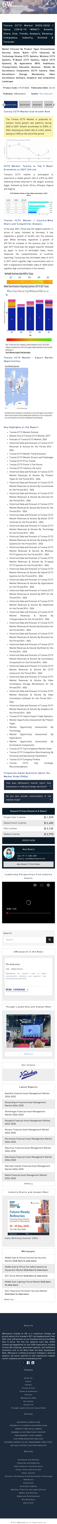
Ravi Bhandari (46, 94)
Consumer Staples (28, 1486)
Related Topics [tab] (37, 105)
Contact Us (28, 1405)
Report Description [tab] (11, 105)
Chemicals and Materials (28, 1463)
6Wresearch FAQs (29, 1398)
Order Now (28, 840)
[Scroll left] (3, 105)
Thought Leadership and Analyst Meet (28, 1408)
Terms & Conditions (28, 1391)
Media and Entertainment (28, 1496)
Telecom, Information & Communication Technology (28, 1476)
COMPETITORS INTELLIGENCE (28, 1429)
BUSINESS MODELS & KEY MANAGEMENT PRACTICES (28, 1442)
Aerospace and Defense (28, 1460)
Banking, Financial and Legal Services (28, 1490)
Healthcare (28, 1480)
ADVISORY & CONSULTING (28, 1422)
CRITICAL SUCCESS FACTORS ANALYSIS (28, 1445)
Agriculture (28, 1503)
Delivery (28, 1395)
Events (28, 1381)
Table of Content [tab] (25, 105)
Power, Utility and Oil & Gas (28, 1470)
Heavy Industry (28, 1473)
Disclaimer (28, 1401)
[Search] (47, 4)
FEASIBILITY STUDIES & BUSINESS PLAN (28, 1425)
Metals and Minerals (28, 1493)
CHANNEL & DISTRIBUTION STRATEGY (28, 1432)
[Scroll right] (53, 105)
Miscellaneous (28, 1499)
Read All (9, 1299)
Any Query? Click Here (28, 864)
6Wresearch (22, 1522)
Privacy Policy (28, 1388)
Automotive (28, 1483)
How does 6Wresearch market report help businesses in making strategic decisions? (28, 785)
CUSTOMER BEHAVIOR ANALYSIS (28, 1439)
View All (28, 1054)
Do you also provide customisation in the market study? (28, 798)
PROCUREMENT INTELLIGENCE (28, 1435)
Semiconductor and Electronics (28, 1466)
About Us (28, 1378)
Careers (28, 1385)
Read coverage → (19, 989)
